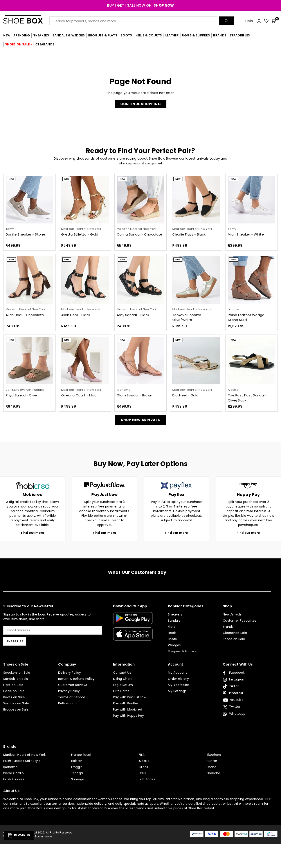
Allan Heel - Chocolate (25, 315)
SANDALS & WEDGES (68, 35)
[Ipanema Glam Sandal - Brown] (140, 360)
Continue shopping (140, 104)
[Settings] (259, 21)
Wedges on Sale (16, 703)
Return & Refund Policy (76, 679)
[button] (273, 21)
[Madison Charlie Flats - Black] (196, 199)
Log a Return (123, 685)
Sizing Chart (122, 679)
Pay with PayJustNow (129, 697)
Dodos (212, 767)
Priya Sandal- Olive (21, 395)
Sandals (174, 620)
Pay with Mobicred (127, 709)
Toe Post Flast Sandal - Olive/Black (247, 398)
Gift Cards (121, 691)
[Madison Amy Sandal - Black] (140, 280)
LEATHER (172, 35)
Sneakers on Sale (16, 672)
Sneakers (175, 614)
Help (249, 20)
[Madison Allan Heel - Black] (85, 280)
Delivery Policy (69, 672)
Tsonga (77, 773)
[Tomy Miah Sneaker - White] (251, 199)
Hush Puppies (13, 779)
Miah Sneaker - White (246, 234)
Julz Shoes (147, 779)
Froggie (77, 767)
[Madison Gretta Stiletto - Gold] (85, 199)
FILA (141, 754)
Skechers (214, 754)
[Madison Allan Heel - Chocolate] (29, 280)
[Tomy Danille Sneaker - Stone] (29, 199)
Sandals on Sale (15, 679)
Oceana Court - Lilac (78, 395)
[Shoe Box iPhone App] (133, 637)
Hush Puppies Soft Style (22, 761)
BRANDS (219, 35)
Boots (172, 639)
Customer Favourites (239, 620)
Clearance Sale (235, 633)
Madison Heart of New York (24, 754)
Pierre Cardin (13, 773)
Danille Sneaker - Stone (25, 234)
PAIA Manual (67, 703)
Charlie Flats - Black (188, 234)
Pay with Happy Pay (128, 715)
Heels (172, 633)
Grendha (213, 773)
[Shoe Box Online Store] (26, 20)
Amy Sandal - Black (133, 315)
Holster (76, 761)
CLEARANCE (44, 44)
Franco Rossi (81, 754)
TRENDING (22, 35)
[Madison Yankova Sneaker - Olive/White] (196, 280)
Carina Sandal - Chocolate (139, 234)
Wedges (174, 645)
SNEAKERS (41, 35)
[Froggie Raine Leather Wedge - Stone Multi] (251, 280)
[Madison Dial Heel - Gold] (196, 360)
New (11, 179)
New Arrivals (232, 614)
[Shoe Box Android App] (133, 620)
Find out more (32, 533)
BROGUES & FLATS (102, 35)
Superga (77, 779)
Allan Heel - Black (75, 315)
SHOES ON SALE (17, 44)
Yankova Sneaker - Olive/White (188, 317)
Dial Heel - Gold (185, 395)
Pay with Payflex (126, 703)
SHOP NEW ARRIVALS (140, 420)
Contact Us (122, 672)
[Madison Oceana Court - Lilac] (85, 360)
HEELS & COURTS (148, 35)
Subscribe (15, 641)
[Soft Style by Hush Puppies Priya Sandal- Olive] (29, 360)
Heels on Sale (13, 691)
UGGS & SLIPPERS (196, 35)
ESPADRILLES (240, 35)
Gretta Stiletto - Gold (79, 234)
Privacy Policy (69, 691)
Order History (178, 679)
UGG (142, 773)
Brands (228, 626)
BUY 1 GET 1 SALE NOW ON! (140, 5)
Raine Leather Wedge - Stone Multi (247, 317)
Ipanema (10, 767)
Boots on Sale (14, 697)
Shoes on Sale (234, 639)
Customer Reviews (73, 685)
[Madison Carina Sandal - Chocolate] (140, 199)
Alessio (144, 761)
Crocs (143, 767)
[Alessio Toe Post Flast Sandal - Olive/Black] (251, 360)
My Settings (177, 691)
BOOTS (126, 35)
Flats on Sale (13, 685)
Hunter (212, 761)
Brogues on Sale (16, 709)
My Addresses (179, 685)
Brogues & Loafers (182, 651)
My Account (177, 672)
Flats (171, 626)
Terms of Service (71, 697)
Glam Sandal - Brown (134, 395)
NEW (6, 35)
